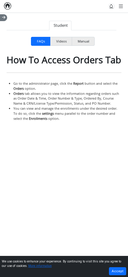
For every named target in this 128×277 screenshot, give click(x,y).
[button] (111, 6)
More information (40, 265)
